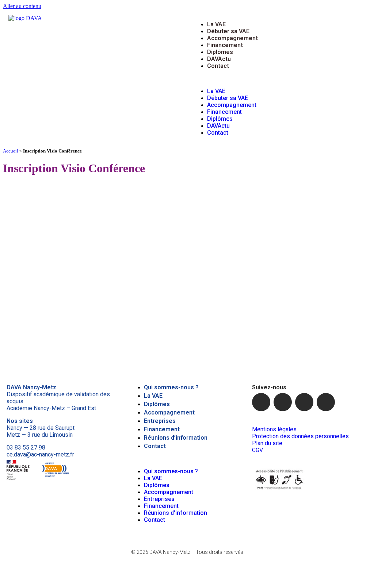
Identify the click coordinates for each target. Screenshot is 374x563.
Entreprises (160, 420)
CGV (257, 450)
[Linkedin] (326, 402)
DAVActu (219, 58)
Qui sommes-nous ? (171, 387)
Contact (218, 65)
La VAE (216, 24)
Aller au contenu (22, 6)
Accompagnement (232, 38)
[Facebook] (261, 402)
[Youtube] (283, 402)
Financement (225, 45)
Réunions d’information (175, 437)
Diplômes (220, 52)
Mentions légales (274, 429)
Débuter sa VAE (228, 31)
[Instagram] (304, 402)
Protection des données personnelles (300, 436)
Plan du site (267, 443)
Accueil (10, 151)
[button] (279, 78)
